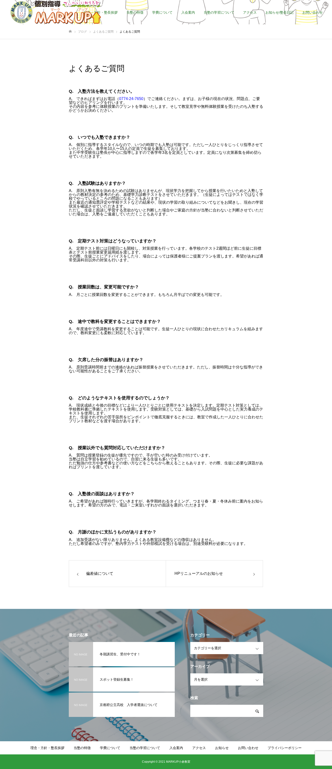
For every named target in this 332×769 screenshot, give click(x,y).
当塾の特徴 (134, 12)
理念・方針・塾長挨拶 (47, 748)
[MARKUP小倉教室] (55, 12)
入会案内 (188, 12)
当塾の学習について (219, 12)
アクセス (250, 12)
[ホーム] (70, 31)
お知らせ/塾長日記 (279, 12)
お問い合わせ (312, 12)
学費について (162, 12)
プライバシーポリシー (285, 748)
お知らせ (222, 748)
